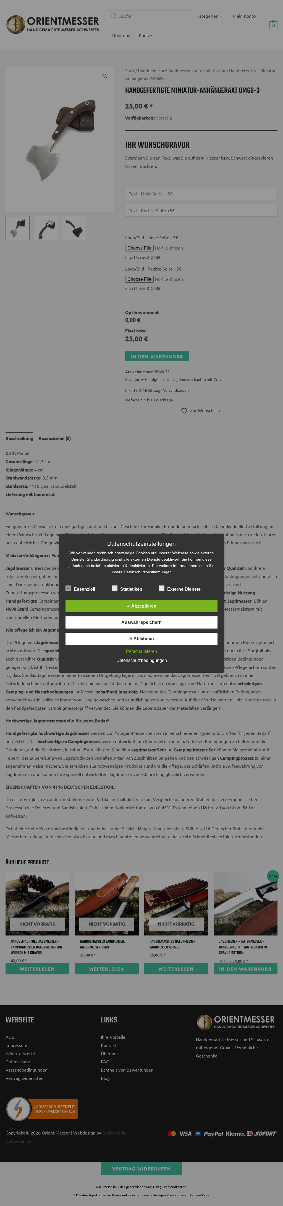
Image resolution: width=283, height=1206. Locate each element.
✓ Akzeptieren (141, 606)
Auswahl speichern (141, 622)
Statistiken (131, 589)
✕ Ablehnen (141, 638)
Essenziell (84, 589)
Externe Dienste (184, 589)
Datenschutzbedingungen (141, 660)
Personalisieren (141, 651)
